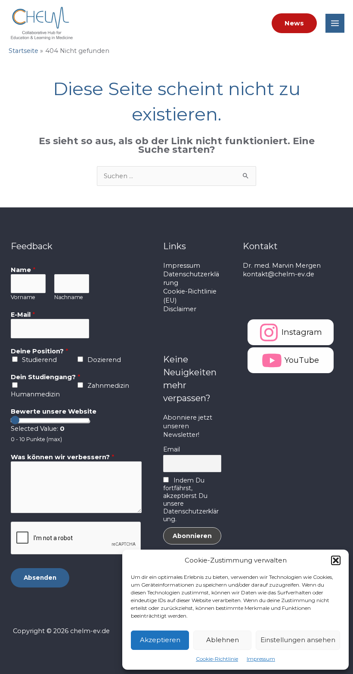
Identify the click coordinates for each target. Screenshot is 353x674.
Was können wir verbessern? (62, 457)
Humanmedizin (35, 394)
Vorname (23, 297)
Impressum (261, 658)
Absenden (40, 577)
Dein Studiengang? (45, 377)
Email (171, 449)
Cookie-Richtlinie (217, 658)
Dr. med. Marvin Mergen (282, 265)
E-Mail (23, 314)
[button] (335, 560)
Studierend (39, 360)
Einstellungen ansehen (297, 640)
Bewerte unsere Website (53, 411)
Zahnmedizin (108, 386)
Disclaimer (179, 309)
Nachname (68, 297)
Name (23, 270)
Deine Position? (39, 351)
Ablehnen (222, 640)
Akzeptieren (160, 640)
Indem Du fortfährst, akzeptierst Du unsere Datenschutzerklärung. (191, 499)
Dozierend (104, 360)
